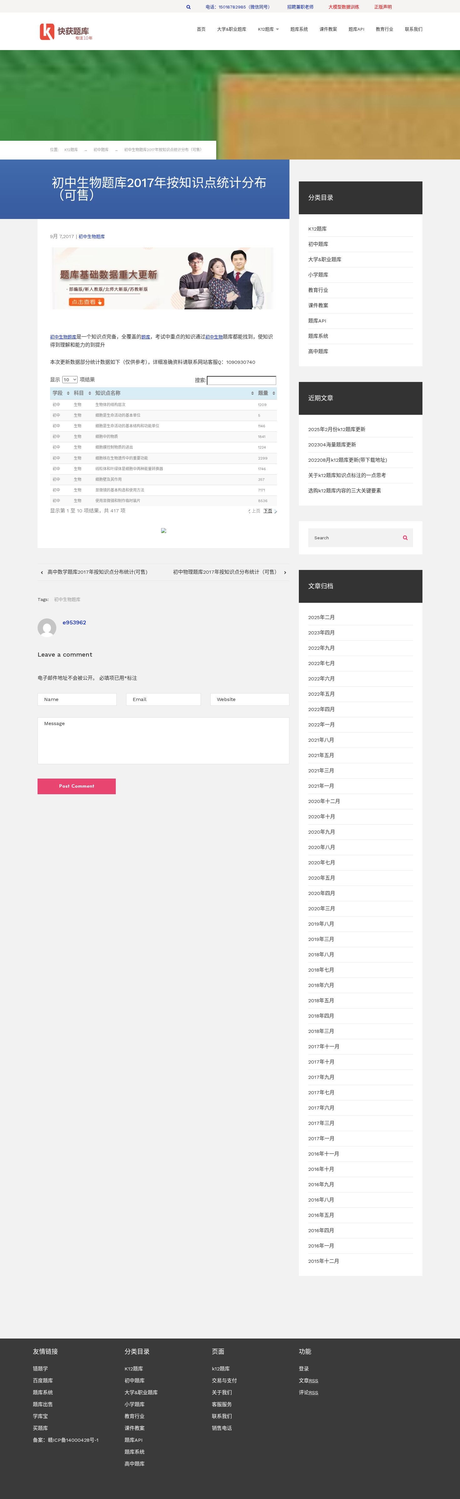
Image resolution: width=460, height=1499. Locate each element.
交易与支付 (224, 1381)
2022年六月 (321, 679)
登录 (304, 1369)
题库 (72, 336)
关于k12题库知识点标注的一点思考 (347, 475)
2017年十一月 (324, 1046)
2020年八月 (321, 847)
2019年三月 (321, 939)
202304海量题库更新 (332, 445)
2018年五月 (321, 1001)
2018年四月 (321, 1016)
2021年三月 (321, 771)
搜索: (200, 380)
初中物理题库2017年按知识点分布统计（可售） (227, 572)
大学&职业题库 (324, 259)
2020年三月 (321, 909)
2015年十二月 (323, 1261)
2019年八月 (321, 924)
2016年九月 (321, 1184)
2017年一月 (321, 1138)
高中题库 (318, 351)
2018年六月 (321, 985)
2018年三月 (321, 1031)
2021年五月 (321, 755)
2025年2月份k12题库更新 (336, 429)
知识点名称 (107, 393)
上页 (256, 510)
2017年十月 (321, 1062)
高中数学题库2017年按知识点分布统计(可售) (96, 572)
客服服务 (222, 1404)
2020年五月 (321, 878)
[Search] (189, 6)
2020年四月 (321, 893)
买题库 (40, 1428)
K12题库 (317, 229)
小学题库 (318, 275)
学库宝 (40, 1416)
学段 (58, 393)
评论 (308, 1392)
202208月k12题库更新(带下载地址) (347, 460)
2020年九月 (321, 832)
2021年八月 (321, 740)
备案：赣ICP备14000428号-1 (66, 1440)
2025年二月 (321, 617)
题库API (317, 321)
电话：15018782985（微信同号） (239, 6)
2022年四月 (321, 709)
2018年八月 (321, 955)
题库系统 (318, 336)
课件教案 (318, 305)
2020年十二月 (324, 801)
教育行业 (318, 290)
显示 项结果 (72, 380)
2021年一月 (321, 786)
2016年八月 (321, 1200)
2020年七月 (321, 863)
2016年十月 (321, 1169)
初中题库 (318, 244)
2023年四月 (321, 633)
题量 (263, 393)
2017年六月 (321, 1108)
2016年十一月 (323, 1154)
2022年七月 (321, 663)
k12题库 (221, 1369)
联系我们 (222, 1416)
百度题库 (43, 1381)
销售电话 (222, 1428)
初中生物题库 (92, 236)
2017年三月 (321, 1123)
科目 (79, 393)
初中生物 (59, 336)
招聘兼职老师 (300, 6)
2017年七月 (321, 1092)
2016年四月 (321, 1230)
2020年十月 (321, 817)
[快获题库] (66, 32)
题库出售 (43, 1404)
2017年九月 (321, 1077)
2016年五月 (321, 1215)
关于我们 (222, 1392)
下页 (267, 510)
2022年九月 (321, 648)
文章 (308, 1381)
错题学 (40, 1369)
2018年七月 (321, 970)
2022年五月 (321, 694)
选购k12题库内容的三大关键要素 (344, 491)
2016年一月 (321, 1246)
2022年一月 (321, 725)
